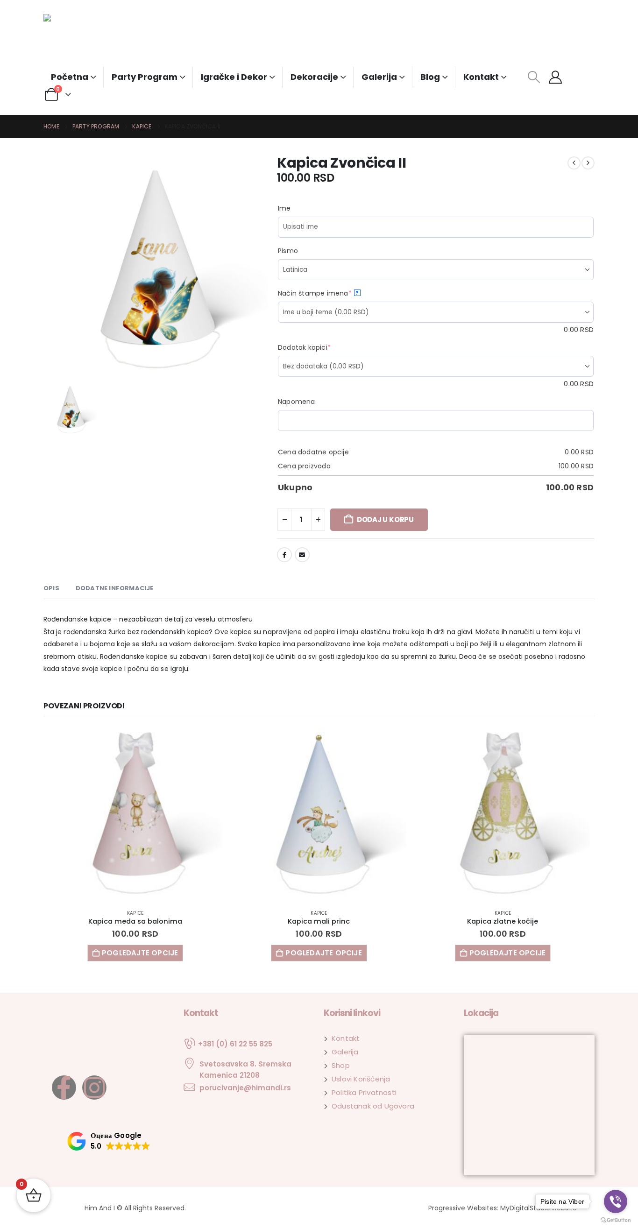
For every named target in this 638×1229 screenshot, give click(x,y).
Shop (341, 1065)
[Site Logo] (78, 40)
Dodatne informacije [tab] (115, 588)
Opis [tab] (51, 588)
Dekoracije (314, 77)
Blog (430, 77)
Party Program (144, 77)
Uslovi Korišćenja (361, 1079)
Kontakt (481, 77)
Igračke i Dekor (234, 77)
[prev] (574, 163)
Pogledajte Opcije (140, 953)
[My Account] (555, 77)
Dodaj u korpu (385, 519)
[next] (588, 163)
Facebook (284, 554)
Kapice (135, 913)
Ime (284, 208)
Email (302, 554)
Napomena (296, 401)
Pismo (288, 250)
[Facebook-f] (64, 1087)
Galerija (379, 77)
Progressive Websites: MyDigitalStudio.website (502, 1208)
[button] (533, 77)
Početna (69, 77)
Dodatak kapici (321, 347)
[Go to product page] (135, 815)
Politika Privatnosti (364, 1092)
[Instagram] (94, 1087)
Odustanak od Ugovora (373, 1106)
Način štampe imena (332, 293)
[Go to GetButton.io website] (616, 1219)
